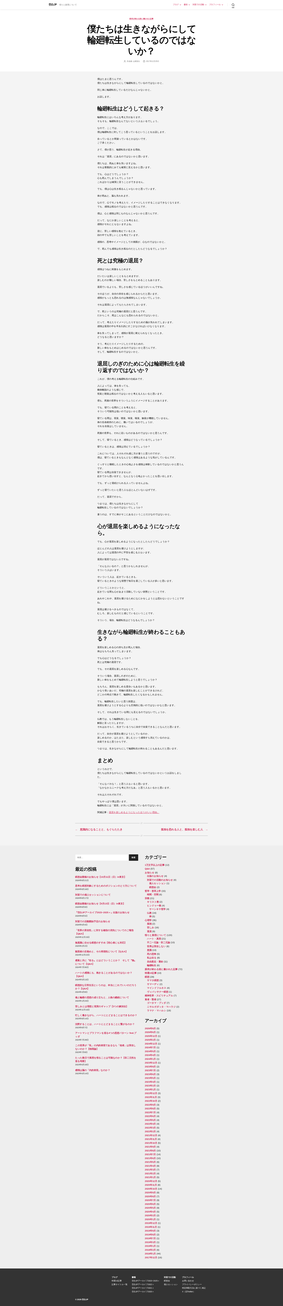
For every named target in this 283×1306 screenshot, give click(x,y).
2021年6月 (150, 1158)
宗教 (147, 898)
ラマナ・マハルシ (156, 1010)
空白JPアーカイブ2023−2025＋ (146, 1281)
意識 (149, 950)
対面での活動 (198, 4)
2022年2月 (150, 1131)
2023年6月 (150, 1074)
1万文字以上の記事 (155, 865)
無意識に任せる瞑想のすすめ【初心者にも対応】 (101, 942)
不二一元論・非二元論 (158, 942)
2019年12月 (151, 1223)
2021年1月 (150, 1177)
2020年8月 (150, 1196)
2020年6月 (150, 1204)
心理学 (148, 920)
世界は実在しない (156, 946)
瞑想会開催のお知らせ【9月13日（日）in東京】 (100, 903)
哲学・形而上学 (153, 891)
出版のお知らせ (155, 876)
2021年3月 (150, 1169)
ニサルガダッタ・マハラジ (161, 1006)
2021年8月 (150, 1150)
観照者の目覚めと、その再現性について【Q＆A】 (101, 951)
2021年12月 (151, 1135)
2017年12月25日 (152, 61)
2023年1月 (150, 1089)
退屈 (149, 931)
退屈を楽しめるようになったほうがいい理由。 (134, 812)
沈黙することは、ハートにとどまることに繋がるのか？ (105, 1024)
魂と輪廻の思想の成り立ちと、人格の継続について (102, 997)
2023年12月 (151, 1062)
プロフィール (215, 4)
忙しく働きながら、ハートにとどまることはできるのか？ (106, 1015)
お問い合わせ (188, 1281)
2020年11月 (151, 1185)
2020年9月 (150, 1192)
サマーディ (153, 984)
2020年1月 (150, 1219)
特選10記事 (151, 973)
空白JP (53, 4)
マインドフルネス (156, 988)
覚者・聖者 (150, 999)
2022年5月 (150, 1120)
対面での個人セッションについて (93, 894)
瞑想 (147, 977)
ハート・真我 (154, 938)
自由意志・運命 (155, 961)
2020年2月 (150, 1215)
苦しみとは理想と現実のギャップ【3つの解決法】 (101, 1006)
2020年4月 (150, 1211)
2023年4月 (150, 1082)
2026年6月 (150, 1032)
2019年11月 (151, 1227)
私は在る (151, 957)
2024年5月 (150, 1051)
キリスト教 (153, 902)
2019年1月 (150, 1246)
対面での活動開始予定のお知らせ (92, 921)
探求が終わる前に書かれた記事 (141, 19)
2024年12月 (151, 1043)
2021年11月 (151, 1139)
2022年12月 (151, 1093)
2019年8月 (150, 1234)
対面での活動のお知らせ (160, 880)
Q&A (147, 868)
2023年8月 (150, 1066)
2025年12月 (151, 1036)
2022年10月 (151, 1101)
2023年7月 (150, 1070)
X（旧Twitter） (188, 1292)
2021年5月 (150, 1162)
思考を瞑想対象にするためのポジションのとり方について (106, 885)
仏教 (149, 913)
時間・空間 (153, 894)
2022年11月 (151, 1097)
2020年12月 (151, 1181)
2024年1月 (150, 1059)
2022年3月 (150, 1127)
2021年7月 (150, 1154)
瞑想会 (152, 887)
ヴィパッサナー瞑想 (157, 991)
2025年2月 (150, 1040)
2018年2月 (150, 1250)
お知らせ (149, 872)
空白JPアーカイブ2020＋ (143, 1292)
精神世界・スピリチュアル (159, 995)
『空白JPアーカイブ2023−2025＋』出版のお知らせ (102, 912)
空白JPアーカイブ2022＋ (143, 1284)
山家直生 (136, 61)
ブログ (176, 4)
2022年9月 (150, 1104)
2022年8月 (150, 1108)
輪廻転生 (151, 965)
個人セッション (157, 883)
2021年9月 (150, 1146)
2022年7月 (150, 1112)
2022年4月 (150, 1124)
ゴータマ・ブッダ (156, 1003)
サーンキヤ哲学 (157, 909)
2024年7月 (150, 1047)
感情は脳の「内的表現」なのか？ (92, 1070)
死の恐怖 (151, 954)
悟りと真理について (155, 935)
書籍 (186, 4)
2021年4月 (150, 1166)
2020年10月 (151, 1188)
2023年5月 (150, 1078)
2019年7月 (150, 1238)
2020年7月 (150, 1200)
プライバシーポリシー (192, 1284)
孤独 (149, 923)
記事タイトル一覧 (119, 1284)
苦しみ (150, 927)
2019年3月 (150, 1242)
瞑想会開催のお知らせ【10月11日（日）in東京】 (100, 877)
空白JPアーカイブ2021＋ (143, 1288)
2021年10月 (151, 1143)
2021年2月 (150, 1173)
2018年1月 (150, 1253)
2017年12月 (151, 1257)
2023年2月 (150, 1085)
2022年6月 (150, 1116)
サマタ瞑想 (153, 980)
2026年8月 (150, 1028)
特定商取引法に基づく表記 (194, 1288)
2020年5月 (150, 1208)
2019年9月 (150, 1230)
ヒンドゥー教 (154, 905)
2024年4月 (150, 1055)
